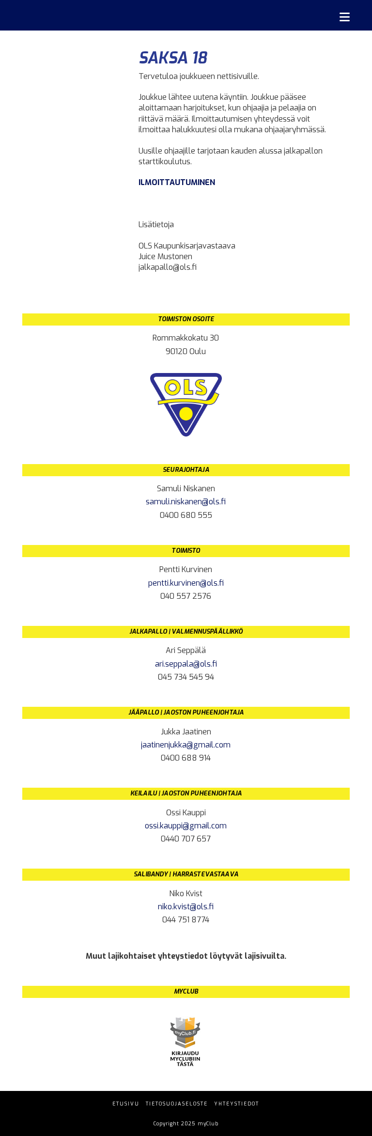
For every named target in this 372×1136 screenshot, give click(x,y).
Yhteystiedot (236, 1104)
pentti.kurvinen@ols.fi (186, 583)
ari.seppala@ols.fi (186, 664)
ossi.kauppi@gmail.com (186, 826)
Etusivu (126, 1104)
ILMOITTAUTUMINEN (177, 182)
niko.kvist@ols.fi (186, 907)
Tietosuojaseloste (177, 1104)
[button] (345, 17)
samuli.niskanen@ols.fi (186, 502)
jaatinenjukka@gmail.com (186, 745)
